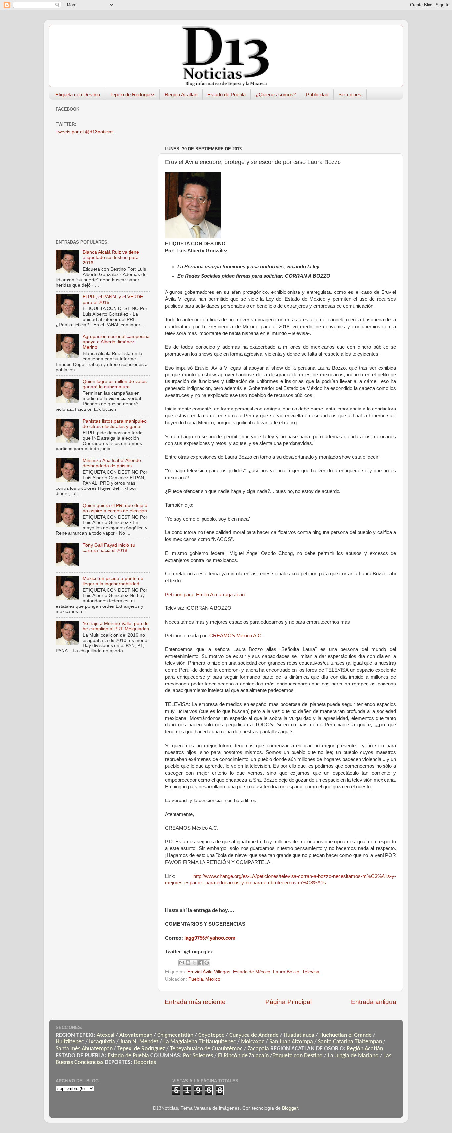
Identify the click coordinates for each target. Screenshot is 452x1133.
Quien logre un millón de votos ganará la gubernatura (115, 384)
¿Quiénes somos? (276, 94)
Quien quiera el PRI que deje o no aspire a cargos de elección (115, 508)
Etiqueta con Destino (77, 94)
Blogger (290, 1108)
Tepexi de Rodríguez (132, 94)
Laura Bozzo (286, 971)
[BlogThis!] (188, 962)
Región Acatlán (181, 94)
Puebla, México (204, 979)
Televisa (310, 971)
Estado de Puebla (226, 94)
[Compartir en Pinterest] (206, 962)
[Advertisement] (285, 120)
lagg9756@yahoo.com (209, 938)
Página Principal (288, 1001)
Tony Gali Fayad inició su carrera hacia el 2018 (109, 548)
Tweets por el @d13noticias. (85, 131)
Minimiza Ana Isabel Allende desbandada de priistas (112, 463)
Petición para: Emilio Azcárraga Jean (205, 594)
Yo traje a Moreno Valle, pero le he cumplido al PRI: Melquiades (116, 626)
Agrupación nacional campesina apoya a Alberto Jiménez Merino (116, 342)
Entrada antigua (373, 1001)
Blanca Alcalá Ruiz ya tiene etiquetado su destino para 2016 (111, 257)
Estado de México (251, 971)
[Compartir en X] (194, 962)
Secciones (350, 94)
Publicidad (317, 94)
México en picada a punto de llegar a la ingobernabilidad (113, 581)
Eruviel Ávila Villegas (208, 971)
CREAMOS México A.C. (236, 635)
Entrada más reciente (195, 1001)
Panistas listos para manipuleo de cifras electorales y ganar (115, 424)
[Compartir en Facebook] (200, 962)
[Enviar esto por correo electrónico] (181, 962)
